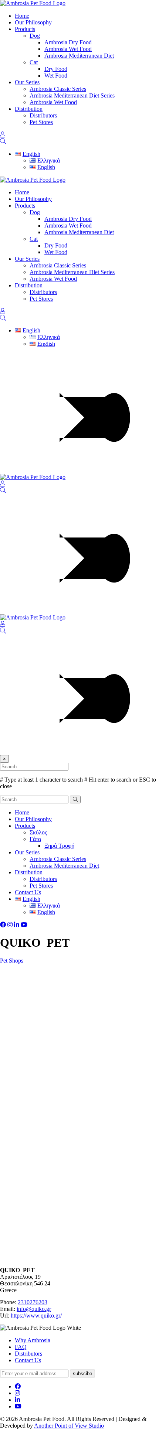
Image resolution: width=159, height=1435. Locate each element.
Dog (35, 36)
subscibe (82, 1373)
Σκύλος (38, 832)
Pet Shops (11, 960)
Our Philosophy (33, 22)
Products (25, 29)
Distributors (43, 115)
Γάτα (35, 839)
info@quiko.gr (34, 1309)
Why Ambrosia (32, 1340)
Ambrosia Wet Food (68, 49)
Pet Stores (41, 122)
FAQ (21, 1347)
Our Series (27, 82)
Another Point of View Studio (69, 1425)
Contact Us (28, 892)
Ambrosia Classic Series (58, 89)
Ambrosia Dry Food (68, 42)
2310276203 (32, 1302)
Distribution (29, 109)
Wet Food (55, 75)
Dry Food (55, 69)
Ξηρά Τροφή (59, 846)
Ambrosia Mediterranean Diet (79, 55)
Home (22, 16)
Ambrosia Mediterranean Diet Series (72, 95)
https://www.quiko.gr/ (36, 1315)
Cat (34, 62)
